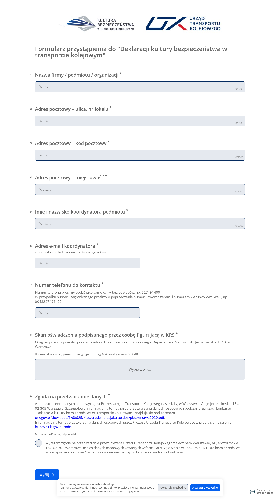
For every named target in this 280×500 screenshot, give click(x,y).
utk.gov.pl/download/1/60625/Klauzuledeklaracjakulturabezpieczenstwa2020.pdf (99, 417)
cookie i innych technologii (96, 487)
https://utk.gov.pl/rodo (53, 426)
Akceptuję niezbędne (173, 487)
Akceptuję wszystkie (205, 487)
